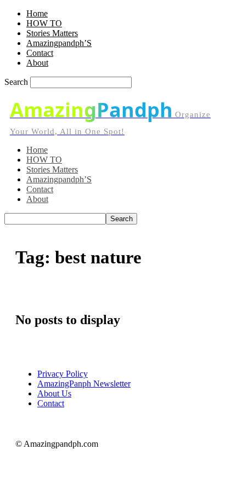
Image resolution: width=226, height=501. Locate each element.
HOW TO (44, 23)
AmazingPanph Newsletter (84, 383)
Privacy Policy (62, 373)
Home (37, 13)
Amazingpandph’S (59, 43)
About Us (54, 393)
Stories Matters (52, 33)
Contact (39, 52)
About (37, 62)
